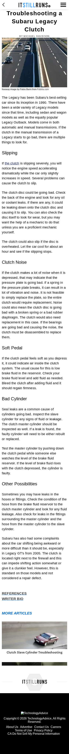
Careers (56, 726)
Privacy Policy (43, 730)
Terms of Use (23, 730)
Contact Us (41, 726)
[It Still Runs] (34, 5)
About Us (12, 726)
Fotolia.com (43, 89)
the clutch (12, 163)
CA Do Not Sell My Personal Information (34, 733)
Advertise (26, 726)
